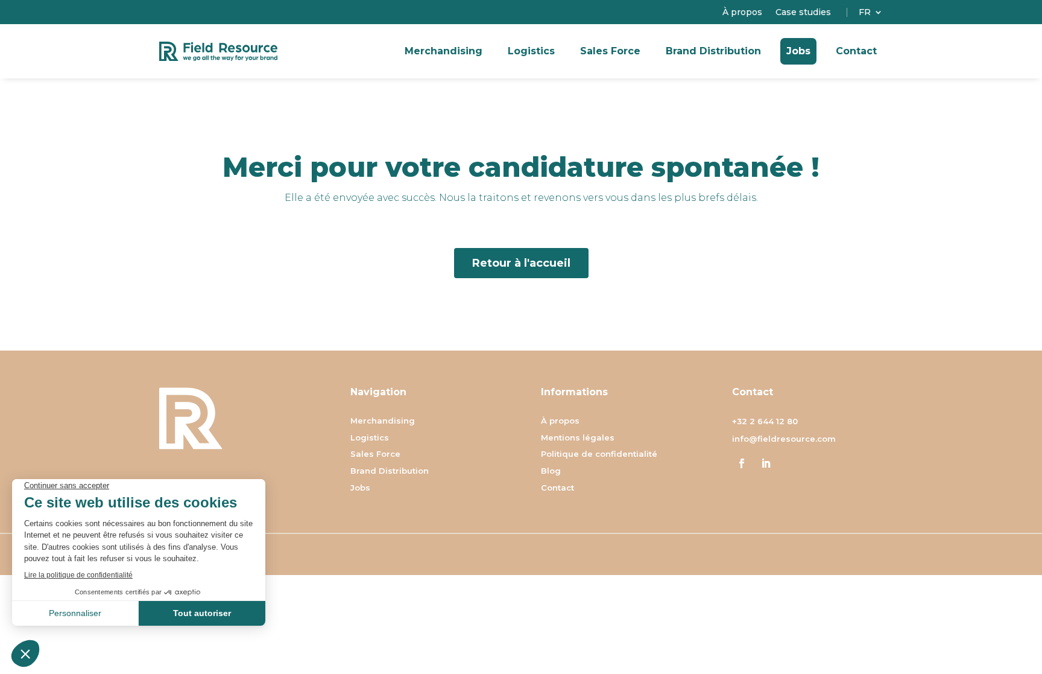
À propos (742, 12)
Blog (551, 471)
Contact (856, 51)
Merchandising (443, 51)
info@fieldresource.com (784, 439)
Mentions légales (577, 438)
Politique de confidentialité (599, 455)
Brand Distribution (713, 51)
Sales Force (610, 51)
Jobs (798, 51)
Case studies (803, 12)
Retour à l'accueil (521, 263)
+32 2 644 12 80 (765, 421)
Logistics (531, 51)
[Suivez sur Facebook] (741, 463)
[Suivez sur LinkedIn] (765, 463)
